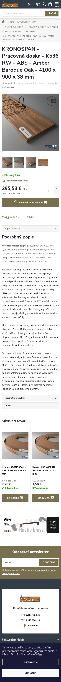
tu (40, 654)
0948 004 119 (33, 620)
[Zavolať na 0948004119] (38, 4)
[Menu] (57, 4)
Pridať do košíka (31, 202)
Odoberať (49, 562)
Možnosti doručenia (17, 180)
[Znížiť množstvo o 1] (56, 193)
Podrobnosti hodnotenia (45, 83)
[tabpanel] (15, 465)
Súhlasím (30, 673)
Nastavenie (30, 662)
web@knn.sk (33, 614)
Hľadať (52, 13)
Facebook (33, 625)
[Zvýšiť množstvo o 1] (56, 188)
